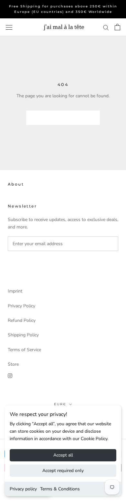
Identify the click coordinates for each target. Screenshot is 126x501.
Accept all (63, 455)
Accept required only (63, 470)
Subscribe (32, 264)
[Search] (106, 27)
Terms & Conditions (60, 489)
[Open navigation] (9, 27)
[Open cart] (117, 27)
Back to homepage (63, 117)
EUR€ (60, 404)
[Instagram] (10, 375)
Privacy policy (23, 489)
